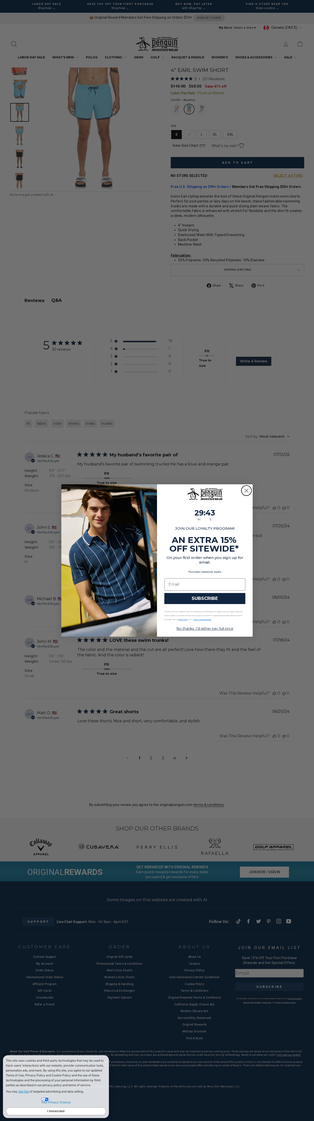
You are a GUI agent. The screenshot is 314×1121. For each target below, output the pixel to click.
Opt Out (23, 1091)
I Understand (56, 1111)
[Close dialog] (246, 490)
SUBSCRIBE (205, 598)
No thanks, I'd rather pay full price (204, 628)
